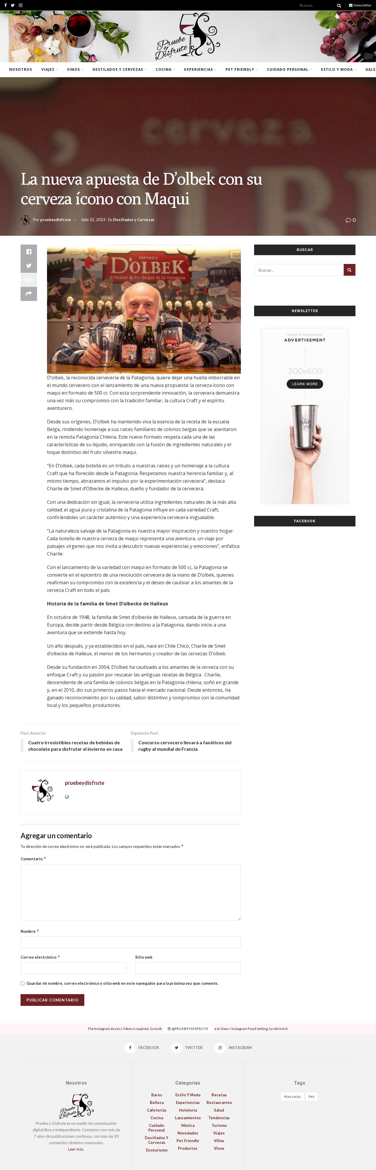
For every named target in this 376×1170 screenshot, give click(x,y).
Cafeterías (157, 1110)
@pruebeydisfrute (189, 1029)
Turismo (219, 1125)
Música (187, 1125)
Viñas (219, 1140)
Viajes (47, 69)
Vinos (73, 69)
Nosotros (20, 69)
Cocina (164, 69)
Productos (187, 1148)
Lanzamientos (188, 1117)
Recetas (219, 1094)
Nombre (30, 931)
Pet (312, 1096)
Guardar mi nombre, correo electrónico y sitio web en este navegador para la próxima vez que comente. (122, 983)
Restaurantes (219, 1102)
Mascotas (292, 1096)
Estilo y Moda (337, 69)
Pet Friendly (240, 69)
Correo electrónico (40, 957)
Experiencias (198, 69)
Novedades (187, 1133)
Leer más (75, 1149)
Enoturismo (156, 1150)
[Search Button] (338, 5)
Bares (156, 1094)
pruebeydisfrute (55, 219)
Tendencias (219, 1117)
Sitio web (143, 957)
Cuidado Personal (287, 69)
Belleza (157, 1102)
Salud (219, 1110)
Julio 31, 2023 (93, 219)
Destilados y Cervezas (118, 69)
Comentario (33, 858)
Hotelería (188, 1110)
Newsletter (362, 5)
